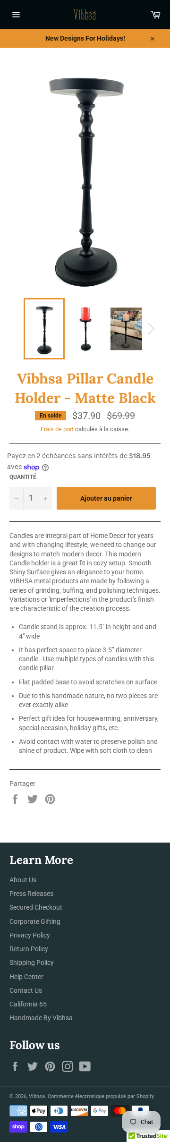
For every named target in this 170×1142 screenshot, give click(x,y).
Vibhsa (37, 1096)
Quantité (22, 477)
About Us (22, 880)
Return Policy (28, 949)
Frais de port (57, 429)
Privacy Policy (29, 935)
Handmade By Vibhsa (41, 1018)
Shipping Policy (31, 962)
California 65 (28, 1004)
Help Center (26, 976)
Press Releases (31, 893)
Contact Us (25, 990)
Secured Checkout (35, 907)
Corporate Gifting (34, 921)
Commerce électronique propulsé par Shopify (101, 1096)
